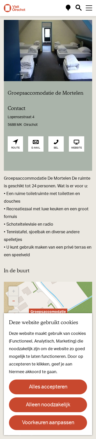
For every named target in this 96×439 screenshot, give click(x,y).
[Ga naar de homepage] (14, 8)
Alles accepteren (48, 386)
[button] (13, 291)
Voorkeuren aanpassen (48, 422)
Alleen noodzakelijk (48, 404)
